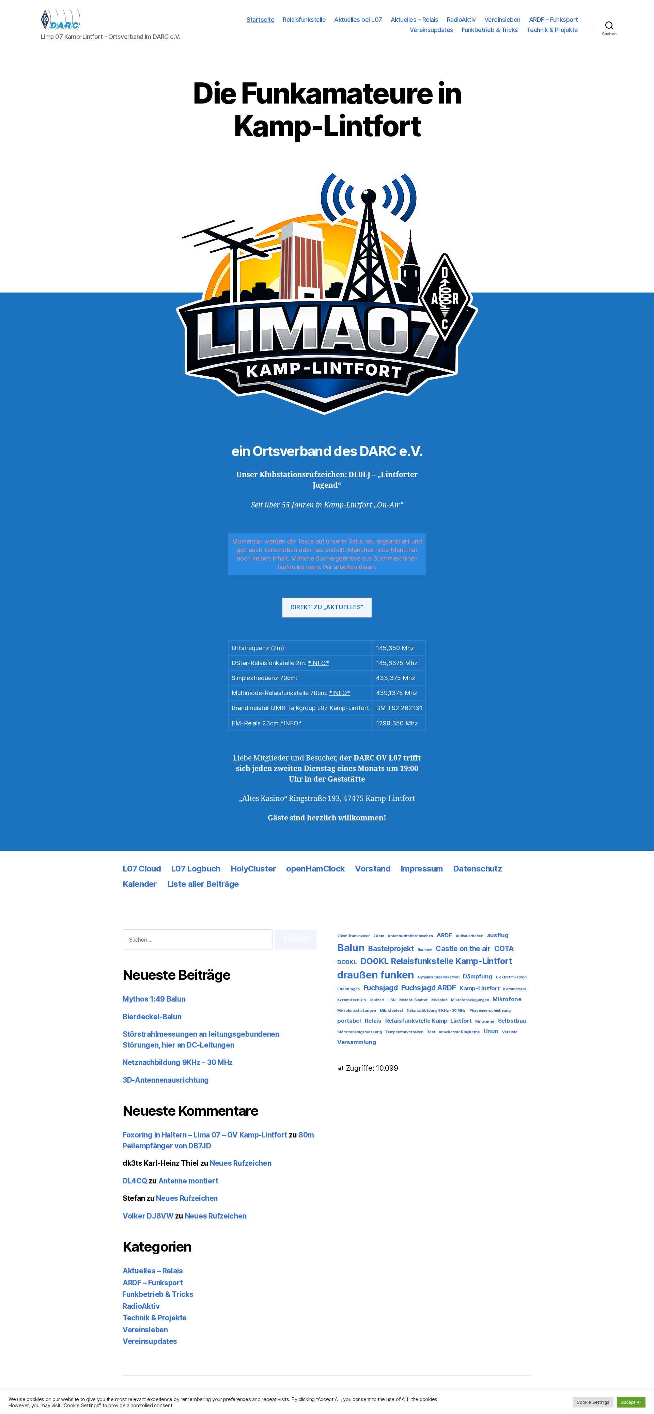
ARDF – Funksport (553, 19)
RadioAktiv (461, 19)
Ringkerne (484, 1021)
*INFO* (318, 662)
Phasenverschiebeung (490, 1010)
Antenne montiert (188, 1181)
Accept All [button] (631, 1402)
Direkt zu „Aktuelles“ (327, 607)
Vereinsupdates (431, 29)
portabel (349, 1020)
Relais (373, 1020)
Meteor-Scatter (413, 1000)
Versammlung (356, 1042)
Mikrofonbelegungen (470, 1000)
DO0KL (347, 962)
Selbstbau (512, 1020)
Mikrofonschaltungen (356, 1010)
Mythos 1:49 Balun (154, 999)
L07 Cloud (142, 869)
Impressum (422, 869)
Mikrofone (507, 999)
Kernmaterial (514, 989)
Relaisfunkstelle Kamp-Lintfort (428, 1020)
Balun (351, 948)
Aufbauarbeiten (469, 936)
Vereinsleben (502, 19)
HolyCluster (253, 869)
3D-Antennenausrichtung (166, 1080)
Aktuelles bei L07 (358, 19)
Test (431, 1032)
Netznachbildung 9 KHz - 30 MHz (436, 1010)
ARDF (444, 935)
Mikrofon (439, 1000)
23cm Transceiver (353, 936)
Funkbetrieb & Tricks (490, 29)
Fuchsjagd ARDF (428, 988)
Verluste (509, 1032)
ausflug (498, 935)
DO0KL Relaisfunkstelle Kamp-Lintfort (436, 961)
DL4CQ (135, 1181)
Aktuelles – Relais (414, 19)
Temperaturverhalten (404, 1032)
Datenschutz (477, 869)
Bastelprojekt (391, 948)
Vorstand (372, 869)
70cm (378, 936)
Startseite (260, 19)
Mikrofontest (391, 1010)
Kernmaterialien (351, 1000)
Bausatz (425, 950)
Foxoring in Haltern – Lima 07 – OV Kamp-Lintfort (205, 1135)
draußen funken (375, 975)
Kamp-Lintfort (480, 988)
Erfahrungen (348, 989)
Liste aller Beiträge (203, 884)
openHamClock (315, 869)
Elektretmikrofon (511, 977)
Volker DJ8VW (148, 1216)
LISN (391, 1000)
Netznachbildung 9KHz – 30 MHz (178, 1062)
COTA (504, 948)
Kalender (140, 884)
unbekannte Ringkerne (459, 1032)
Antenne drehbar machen (410, 936)
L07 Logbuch (195, 869)
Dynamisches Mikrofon (439, 977)
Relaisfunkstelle (304, 19)
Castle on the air (463, 948)
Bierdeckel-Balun (152, 1016)
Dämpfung (477, 976)
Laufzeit (377, 1000)
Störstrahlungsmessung (359, 1032)
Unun (491, 1031)
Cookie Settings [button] (593, 1402)
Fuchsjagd (380, 988)
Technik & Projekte (552, 29)
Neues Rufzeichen (240, 1163)
